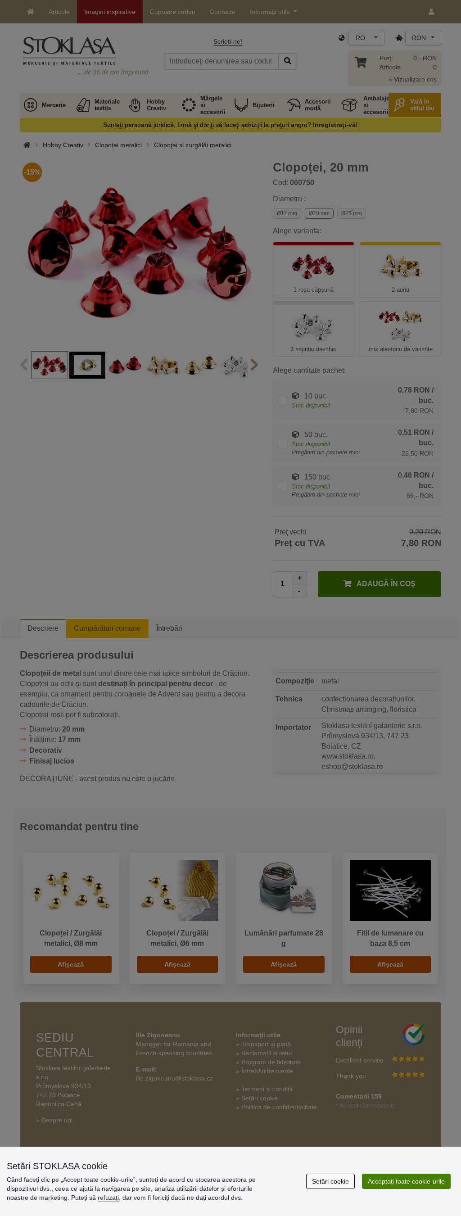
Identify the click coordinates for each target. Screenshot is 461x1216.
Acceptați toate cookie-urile (406, 1181)
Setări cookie (330, 1181)
